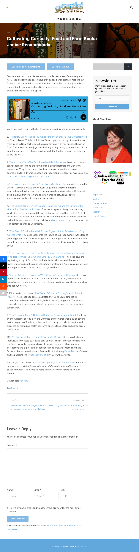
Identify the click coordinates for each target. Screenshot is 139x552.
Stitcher (96, 212)
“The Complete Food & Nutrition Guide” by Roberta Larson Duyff (42, 315)
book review (13, 388)
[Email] (3, 293)
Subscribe (112, 106)
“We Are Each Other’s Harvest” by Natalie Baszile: (36, 337)
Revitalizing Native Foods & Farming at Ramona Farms (66, 407)
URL (63, 490)
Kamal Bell (69, 351)
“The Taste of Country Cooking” (50, 293)
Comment (12, 445)
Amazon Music (99, 207)
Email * (37, 490)
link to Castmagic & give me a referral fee (53, 362)
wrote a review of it (38, 354)
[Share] (3, 259)
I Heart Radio (99, 216)
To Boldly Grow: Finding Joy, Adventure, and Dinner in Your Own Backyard (48, 136)
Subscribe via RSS (61, 66)
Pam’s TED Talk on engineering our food (28, 176)
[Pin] (3, 272)
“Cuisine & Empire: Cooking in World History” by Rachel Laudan (42, 275)
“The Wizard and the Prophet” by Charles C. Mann (35, 184)
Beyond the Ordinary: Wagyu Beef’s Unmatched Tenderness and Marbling (28, 407)
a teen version (58, 220)
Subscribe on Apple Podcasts (26, 66)
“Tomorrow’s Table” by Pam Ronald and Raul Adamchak (37, 162)
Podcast (23, 380)
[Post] (3, 265)
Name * (11, 490)
